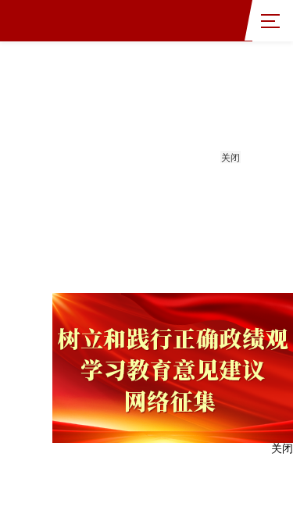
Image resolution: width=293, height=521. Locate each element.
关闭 (230, 157)
